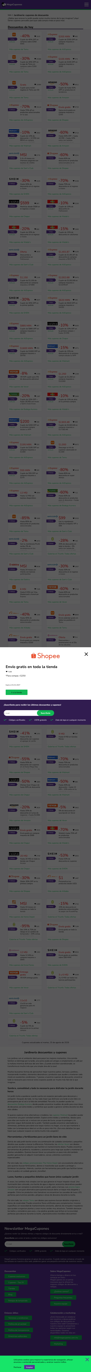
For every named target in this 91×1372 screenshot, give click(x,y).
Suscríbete (45, 713)
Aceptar (29, 1367)
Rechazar (17, 1367)
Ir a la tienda (16, 692)
